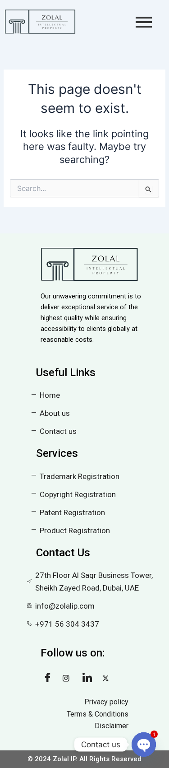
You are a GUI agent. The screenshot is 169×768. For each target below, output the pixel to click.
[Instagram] (69, 678)
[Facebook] (49, 678)
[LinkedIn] (89, 678)
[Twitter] (109, 678)
